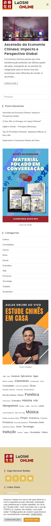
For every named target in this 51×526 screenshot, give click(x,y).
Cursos (6, 250)
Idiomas (21, 406)
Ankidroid (15, 376)
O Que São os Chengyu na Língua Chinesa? (22, 121)
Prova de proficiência (21, 422)
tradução (9, 432)
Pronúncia (7, 276)
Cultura (6, 239)
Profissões (43, 418)
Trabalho (6, 286)
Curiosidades (8, 245)
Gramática (7, 265)
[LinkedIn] (23, 478)
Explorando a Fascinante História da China (21, 140)
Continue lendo (11, 83)
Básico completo (8, 381)
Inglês (28, 406)
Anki (8, 376)
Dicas (5, 255)
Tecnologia (7, 281)
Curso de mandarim (22, 386)
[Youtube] (30, 478)
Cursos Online (12, 493)
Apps (35, 376)
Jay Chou (34, 406)
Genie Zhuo (6, 401)
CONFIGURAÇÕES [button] (13, 520)
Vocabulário (8, 292)
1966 (4, 376)
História (27, 400)
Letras (41, 406)
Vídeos (44, 432)
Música (32, 412)
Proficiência (34, 418)
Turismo (20, 432)
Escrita (5, 260)
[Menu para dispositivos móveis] (48, 4)
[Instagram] (15, 478)
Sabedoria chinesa (9, 427)
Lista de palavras (8, 413)
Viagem (26, 432)
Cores (42, 381)
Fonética (32, 394)
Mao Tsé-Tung (20, 413)
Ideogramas (10, 405)
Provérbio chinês (36, 422)
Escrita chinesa (9, 395)
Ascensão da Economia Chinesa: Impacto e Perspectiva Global (24, 49)
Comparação (34, 381)
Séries (19, 427)
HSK (4, 271)
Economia (19, 389)
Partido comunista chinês (11, 418)
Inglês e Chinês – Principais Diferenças (19, 126)
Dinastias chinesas (9, 389)
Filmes (21, 395)
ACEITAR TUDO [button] (31, 520)
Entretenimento (29, 389)
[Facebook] (8, 478)
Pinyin (24, 417)
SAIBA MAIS (36, 514)
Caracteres (22, 380)
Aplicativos (26, 376)
